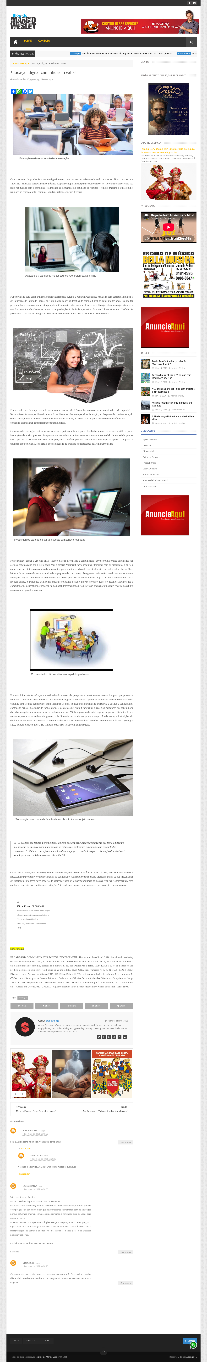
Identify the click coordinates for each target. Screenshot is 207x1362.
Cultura (189, 53)
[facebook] (189, 3)
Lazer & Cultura (150, 469)
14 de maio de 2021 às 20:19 (43, 1159)
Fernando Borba (31, 1130)
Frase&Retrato (149, 463)
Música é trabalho (151, 474)
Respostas (25, 1148)
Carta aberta (138, 53)
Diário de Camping (151, 457)
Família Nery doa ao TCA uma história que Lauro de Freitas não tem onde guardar (82, 53)
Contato (44, 40)
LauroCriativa (29, 1185)
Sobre (28, 40)
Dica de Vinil (148, 451)
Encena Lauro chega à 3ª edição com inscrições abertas (171, 377)
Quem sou (30, 1341)
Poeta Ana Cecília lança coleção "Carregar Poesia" (169, 363)
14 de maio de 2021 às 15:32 (35, 1134)
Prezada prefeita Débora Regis (163, 53)
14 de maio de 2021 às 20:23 (35, 1266)
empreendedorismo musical (155, 480)
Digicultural (36, 1155)
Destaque (24, 63)
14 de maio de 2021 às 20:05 (35, 1189)
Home (14, 63)
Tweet (23, 1006)
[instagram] (194, 3)
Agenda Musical (150, 440)
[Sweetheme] (99, 1037)
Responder (125, 1142)
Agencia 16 (191, 1357)
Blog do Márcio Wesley (49, 1357)
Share (47, 1006)
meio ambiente (149, 486)
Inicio (16, 1341)
